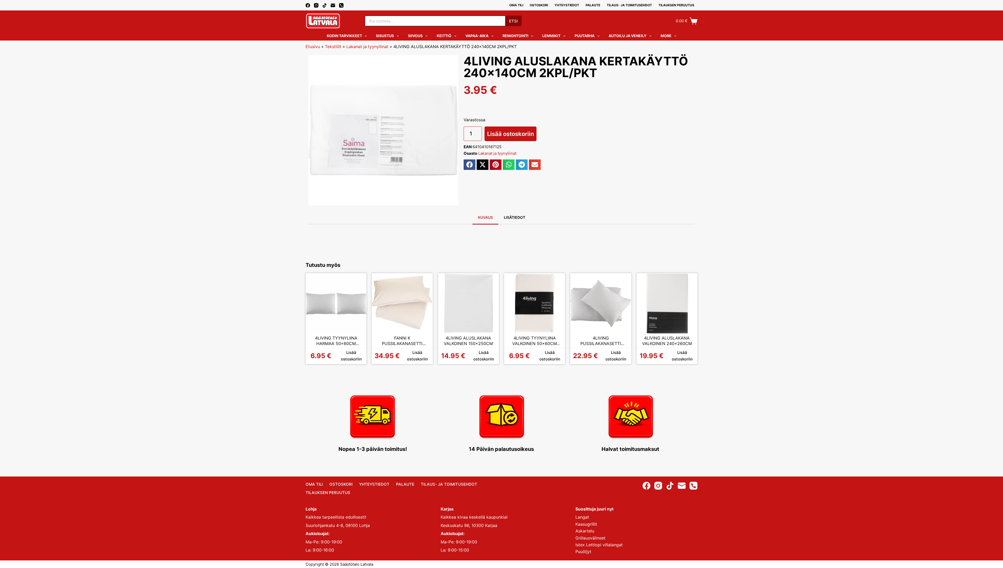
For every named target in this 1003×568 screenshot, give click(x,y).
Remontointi (515, 35)
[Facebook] (308, 5)
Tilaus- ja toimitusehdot (629, 5)
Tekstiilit (333, 46)
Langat (582, 517)
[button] (469, 164)
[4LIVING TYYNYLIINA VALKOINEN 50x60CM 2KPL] (534, 303)
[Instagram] (316, 5)
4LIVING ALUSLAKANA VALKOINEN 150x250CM (468, 340)
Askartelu (584, 530)
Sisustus (385, 35)
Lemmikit (551, 35)
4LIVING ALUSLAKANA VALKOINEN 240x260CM (667, 340)
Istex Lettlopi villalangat (599, 544)
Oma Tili (516, 5)
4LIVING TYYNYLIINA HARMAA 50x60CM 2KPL (336, 341)
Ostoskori (539, 5)
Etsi (513, 21)
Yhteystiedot (567, 5)
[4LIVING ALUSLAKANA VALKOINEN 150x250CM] (468, 303)
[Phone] (341, 5)
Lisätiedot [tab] (514, 217)
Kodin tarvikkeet (344, 35)
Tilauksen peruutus (676, 5)
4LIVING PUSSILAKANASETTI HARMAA (600, 341)
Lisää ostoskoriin (510, 133)
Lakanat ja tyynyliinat (367, 46)
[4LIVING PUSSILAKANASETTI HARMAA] (600, 303)
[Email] (333, 5)
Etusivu (313, 46)
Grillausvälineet (590, 538)
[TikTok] (324, 5)
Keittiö (444, 35)
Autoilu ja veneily (627, 35)
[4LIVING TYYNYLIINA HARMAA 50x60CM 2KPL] (336, 303)
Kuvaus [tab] (485, 217)
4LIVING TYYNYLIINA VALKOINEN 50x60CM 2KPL (534, 341)
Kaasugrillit (586, 524)
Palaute (593, 5)
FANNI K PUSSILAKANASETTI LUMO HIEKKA (402, 341)
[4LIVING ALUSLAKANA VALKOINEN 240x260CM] (667, 303)
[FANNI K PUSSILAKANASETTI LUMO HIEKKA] (402, 303)
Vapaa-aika (476, 35)
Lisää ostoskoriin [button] (351, 356)
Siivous (415, 35)
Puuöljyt (583, 551)
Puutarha (584, 35)
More (666, 35)
